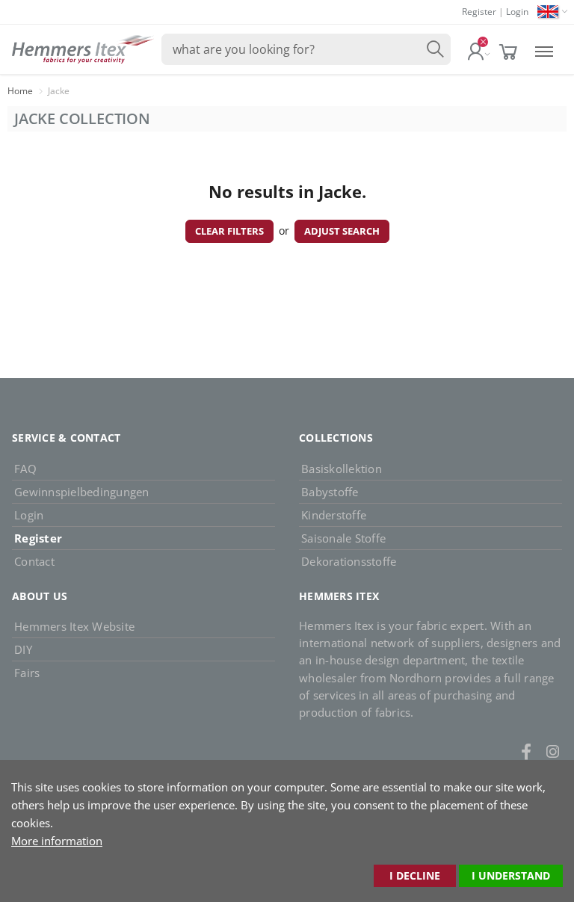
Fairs (27, 672)
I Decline (414, 875)
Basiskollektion (341, 468)
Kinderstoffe (333, 514)
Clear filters (229, 231)
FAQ (25, 468)
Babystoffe (330, 491)
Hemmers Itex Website (74, 626)
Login (517, 11)
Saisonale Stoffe (343, 538)
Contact (34, 561)
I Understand (511, 875)
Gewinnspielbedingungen (81, 491)
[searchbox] (306, 49)
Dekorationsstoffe (348, 561)
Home (20, 90)
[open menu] (544, 50)
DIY (23, 649)
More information (56, 840)
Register (479, 11)
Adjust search (342, 231)
